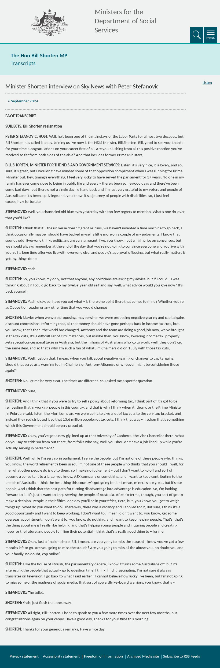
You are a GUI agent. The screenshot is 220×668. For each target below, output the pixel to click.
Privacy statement (24, 657)
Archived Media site (143, 657)
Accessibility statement (61, 657)
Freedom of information (103, 657)
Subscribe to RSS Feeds (181, 657)
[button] (196, 35)
